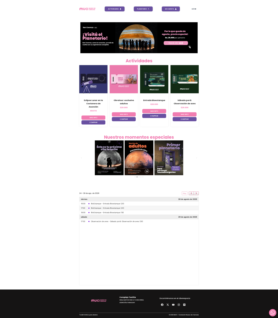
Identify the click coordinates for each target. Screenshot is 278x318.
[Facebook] (162, 304)
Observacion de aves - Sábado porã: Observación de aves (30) (117, 221)
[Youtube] (173, 304)
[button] (93, 122)
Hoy (184, 193)
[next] (196, 193)
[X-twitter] (167, 304)
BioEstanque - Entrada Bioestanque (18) (107, 212)
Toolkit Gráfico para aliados (88, 315)
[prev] (191, 193)
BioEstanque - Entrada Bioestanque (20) (107, 204)
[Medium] (184, 304)
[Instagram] (178, 304)
